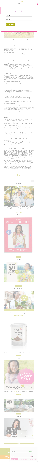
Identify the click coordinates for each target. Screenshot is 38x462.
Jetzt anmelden (10, 24)
